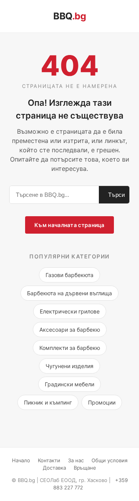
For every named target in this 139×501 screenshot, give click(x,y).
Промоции (101, 402)
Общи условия (109, 460)
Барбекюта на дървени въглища (69, 293)
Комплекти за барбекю (69, 347)
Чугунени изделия (69, 366)
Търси (116, 194)
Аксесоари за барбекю (69, 329)
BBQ (69, 16)
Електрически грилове (70, 311)
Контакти (49, 460)
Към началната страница (69, 225)
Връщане (85, 468)
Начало (21, 460)
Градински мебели (69, 384)
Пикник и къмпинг (48, 402)
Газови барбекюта (69, 275)
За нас (76, 460)
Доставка (54, 468)
